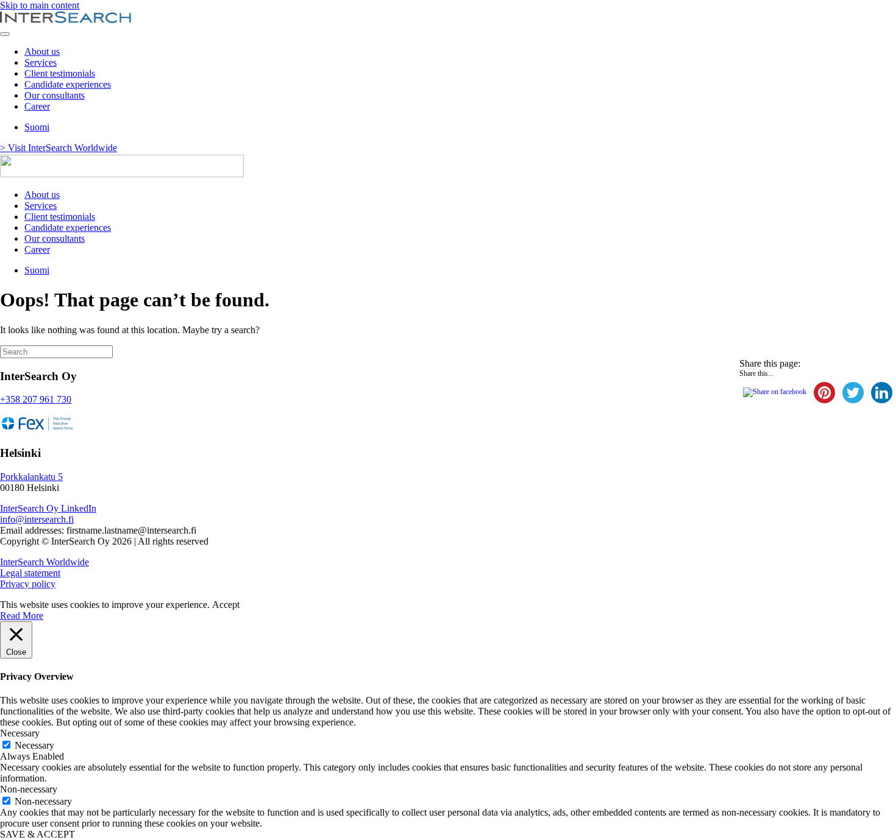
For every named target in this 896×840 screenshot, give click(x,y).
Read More (21, 615)
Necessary (34, 745)
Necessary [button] (20, 733)
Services (40, 62)
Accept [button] (226, 604)
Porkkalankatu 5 (31, 476)
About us (42, 51)
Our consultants (54, 95)
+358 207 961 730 (35, 399)
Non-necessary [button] (28, 789)
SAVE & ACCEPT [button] (37, 834)
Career (37, 106)
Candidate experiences (67, 84)
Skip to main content (39, 5)
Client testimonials (59, 73)
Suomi (36, 127)
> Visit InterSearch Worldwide (58, 148)
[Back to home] (65, 20)
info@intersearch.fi (37, 519)
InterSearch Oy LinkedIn (48, 508)
